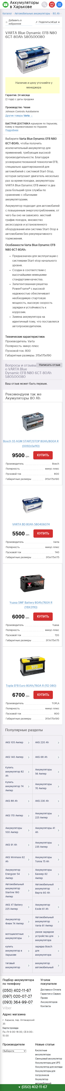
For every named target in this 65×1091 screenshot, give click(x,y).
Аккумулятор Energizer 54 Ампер (12, 874)
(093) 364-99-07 (18, 1002)
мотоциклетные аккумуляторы (14, 936)
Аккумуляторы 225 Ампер (43, 815)
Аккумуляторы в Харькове (24, 5)
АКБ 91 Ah (11, 845)
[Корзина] (52, 5)
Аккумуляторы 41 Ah (45, 830)
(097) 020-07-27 (17, 996)
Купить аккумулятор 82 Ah (14, 771)
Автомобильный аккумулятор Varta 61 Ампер (44, 921)
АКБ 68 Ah (41, 757)
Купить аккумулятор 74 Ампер (14, 786)
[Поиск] (44, 5)
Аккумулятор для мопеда (48, 1067)
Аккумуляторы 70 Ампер (43, 786)
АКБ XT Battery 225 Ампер (14, 907)
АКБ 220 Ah (42, 742)
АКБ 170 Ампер (14, 815)
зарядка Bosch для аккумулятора (43, 950)
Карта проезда (10, 1028)
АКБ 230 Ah (42, 801)
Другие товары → (19, 116)
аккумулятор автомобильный (44, 965)
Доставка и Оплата (51, 989)
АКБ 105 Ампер (14, 742)
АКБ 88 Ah (11, 801)
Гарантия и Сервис (51, 994)
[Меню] (59, 5)
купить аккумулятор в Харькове (13, 950)
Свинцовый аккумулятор (48, 1058)
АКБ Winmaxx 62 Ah (15, 859)
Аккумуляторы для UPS (47, 1063)
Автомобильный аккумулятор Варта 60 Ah (44, 888)
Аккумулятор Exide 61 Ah (42, 907)
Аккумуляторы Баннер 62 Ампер (43, 874)
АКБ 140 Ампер (14, 757)
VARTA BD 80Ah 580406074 (31, 524)
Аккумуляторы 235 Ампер (43, 845)
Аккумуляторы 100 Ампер (13, 830)
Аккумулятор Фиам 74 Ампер (14, 921)
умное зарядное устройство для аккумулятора (44, 936)
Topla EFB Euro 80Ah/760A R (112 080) (31, 685)
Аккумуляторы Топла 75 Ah (43, 859)
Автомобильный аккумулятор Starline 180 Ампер (14, 890)
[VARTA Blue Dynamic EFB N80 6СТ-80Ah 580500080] (32, 59)
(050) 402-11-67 (17, 990)
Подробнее (11, 130)
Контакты (46, 1006)
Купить (43, 455)
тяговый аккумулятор (12, 965)
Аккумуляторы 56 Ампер (43, 771)
